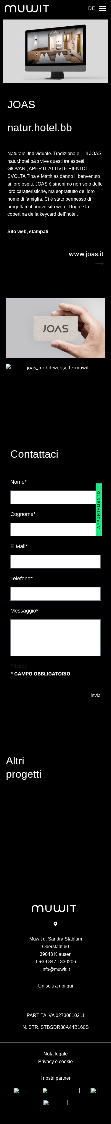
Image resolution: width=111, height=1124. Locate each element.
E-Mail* (19, 546)
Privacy (18, 666)
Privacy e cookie (55, 1061)
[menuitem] (91, 8)
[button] (102, 8)
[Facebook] (49, 996)
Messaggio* (24, 611)
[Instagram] (62, 996)
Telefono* (21, 579)
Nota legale (56, 1053)
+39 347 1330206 (57, 961)
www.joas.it (86, 254)
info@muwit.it (55, 969)
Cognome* (23, 514)
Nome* (18, 482)
